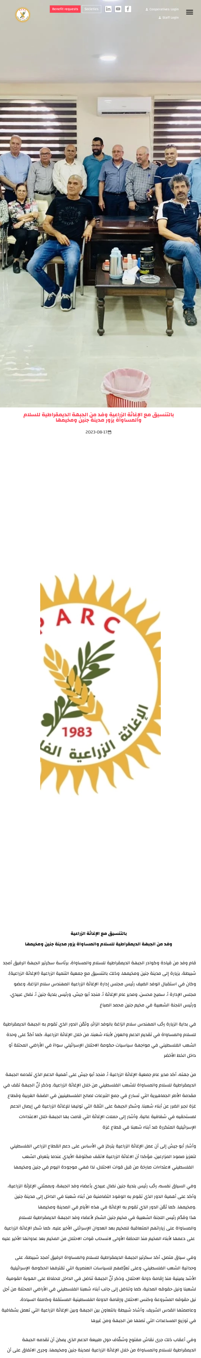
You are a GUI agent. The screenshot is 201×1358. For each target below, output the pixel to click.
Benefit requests (65, 9)
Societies (92, 9)
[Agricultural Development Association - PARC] (20, 15)
